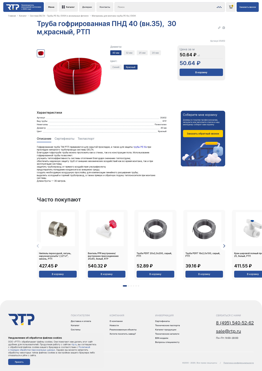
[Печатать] (223, 27)
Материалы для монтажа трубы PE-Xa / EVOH (114, 16)
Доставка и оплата (81, 321)
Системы (76, 329)
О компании (116, 321)
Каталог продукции (165, 329)
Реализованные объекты (123, 329)
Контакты (105, 7)
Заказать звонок (247, 7)
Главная (12, 16)
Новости (114, 325)
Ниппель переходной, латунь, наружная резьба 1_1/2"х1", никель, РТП (55, 256)
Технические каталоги (167, 333)
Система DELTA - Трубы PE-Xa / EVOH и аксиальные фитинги (59, 16)
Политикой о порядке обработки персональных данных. (49, 348)
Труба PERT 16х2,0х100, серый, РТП (202, 254)
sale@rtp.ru (228, 331)
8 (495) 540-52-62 (235, 322)
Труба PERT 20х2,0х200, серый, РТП (154, 254)
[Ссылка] (219, 27)
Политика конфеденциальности (239, 363)
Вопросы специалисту (167, 342)
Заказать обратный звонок (203, 133)
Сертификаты (162, 321)
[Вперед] (224, 246)
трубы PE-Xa (140, 147)
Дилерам (87, 7)
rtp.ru (74, 344)
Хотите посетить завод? (123, 333)
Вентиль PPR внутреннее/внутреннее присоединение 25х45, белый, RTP (103, 256)
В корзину (201, 72)
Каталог (23, 16)
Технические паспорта (167, 325)
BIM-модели (161, 338)
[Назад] (37, 246)
